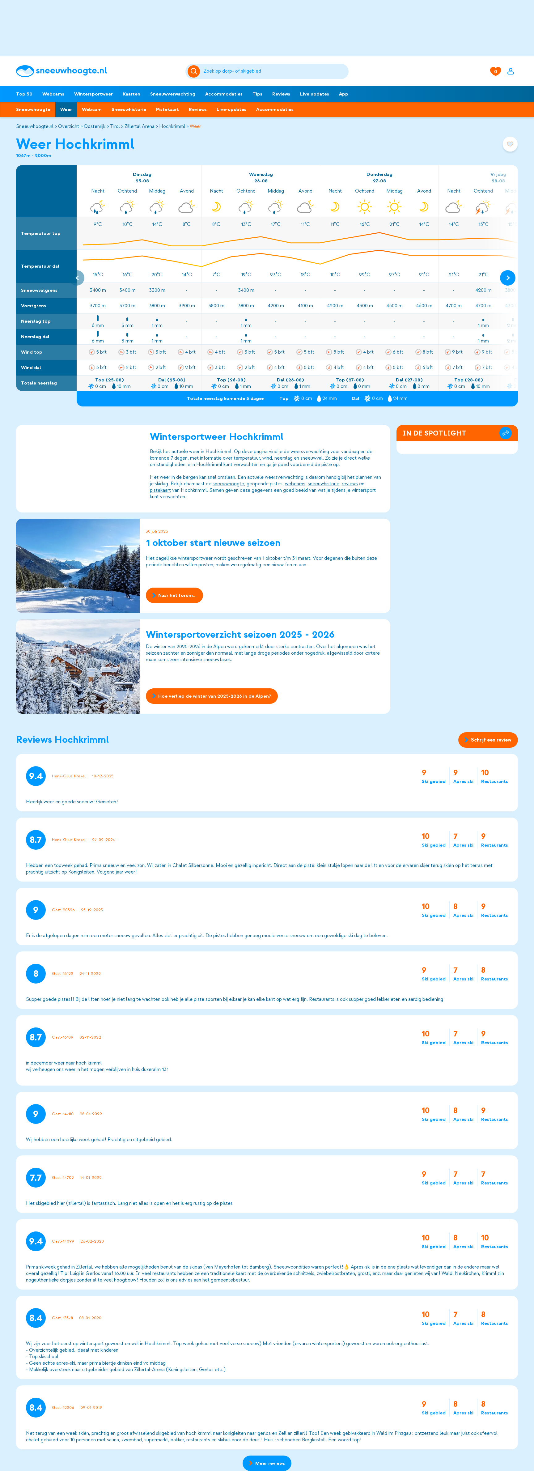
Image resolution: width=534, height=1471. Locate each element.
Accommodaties (224, 94)
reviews (350, 484)
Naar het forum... (177, 595)
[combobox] (275, 71)
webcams (295, 484)
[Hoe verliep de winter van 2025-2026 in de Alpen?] (78, 666)
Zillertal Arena (140, 126)
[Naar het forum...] (78, 566)
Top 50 (24, 94)
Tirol (115, 126)
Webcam (92, 109)
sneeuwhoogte (228, 484)
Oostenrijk (94, 126)
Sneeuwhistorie (129, 109)
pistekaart (160, 490)
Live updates (314, 94)
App (343, 94)
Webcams (53, 94)
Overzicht (68, 126)
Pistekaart (167, 109)
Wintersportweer (93, 94)
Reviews (281, 94)
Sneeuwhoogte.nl (34, 126)
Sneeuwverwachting (172, 94)
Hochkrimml (172, 126)
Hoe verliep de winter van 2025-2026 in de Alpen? (214, 696)
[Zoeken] (275, 71)
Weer (66, 109)
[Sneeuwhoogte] (97, 71)
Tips (257, 94)
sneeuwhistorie (323, 484)
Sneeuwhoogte (33, 109)
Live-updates (231, 109)
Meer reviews (270, 1463)
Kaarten (131, 94)
